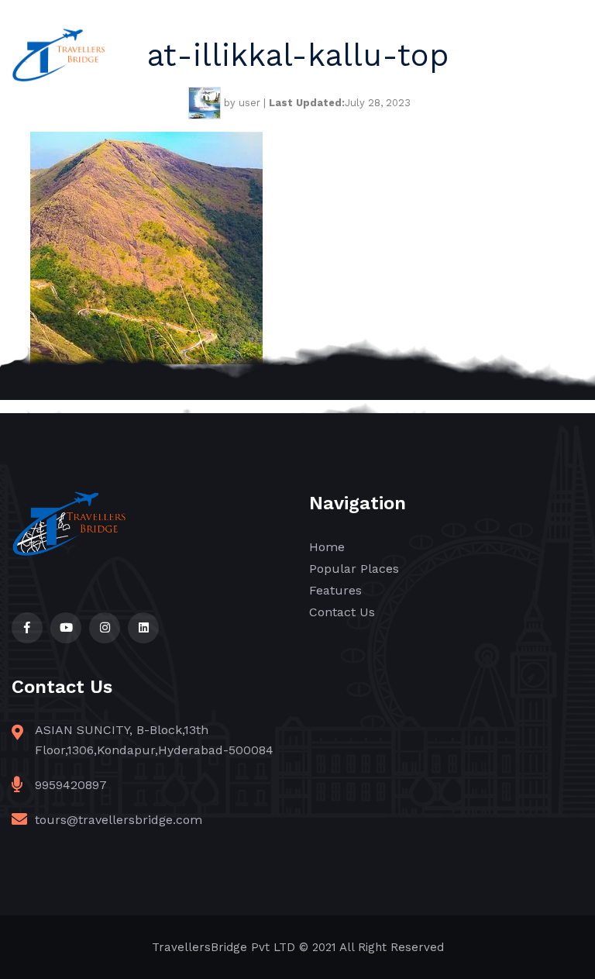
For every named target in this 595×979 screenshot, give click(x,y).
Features (335, 590)
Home (327, 546)
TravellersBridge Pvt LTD (223, 947)
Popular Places (354, 568)
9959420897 (71, 784)
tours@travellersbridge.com (118, 819)
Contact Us (342, 612)
